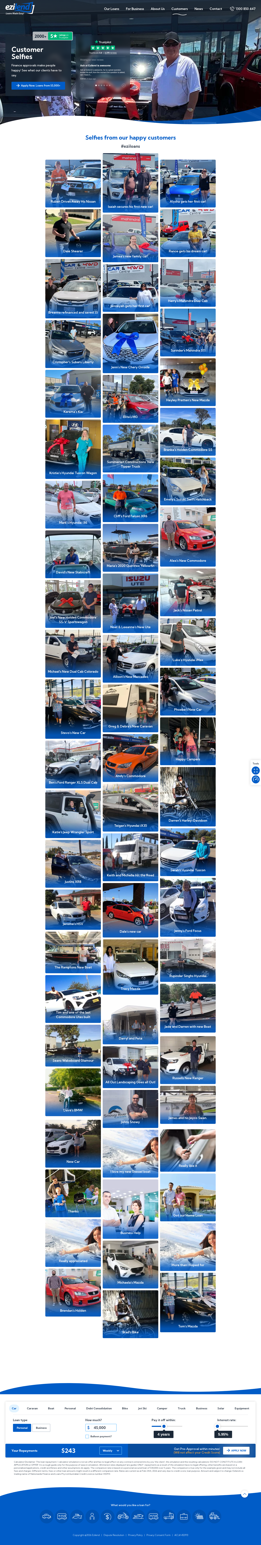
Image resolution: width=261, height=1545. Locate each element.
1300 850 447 (246, 9)
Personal (70, 1408)
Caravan (32, 1408)
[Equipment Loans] (214, 1516)
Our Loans (111, 9)
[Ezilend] (20, 8)
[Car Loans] (46, 1516)
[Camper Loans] (153, 1516)
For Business (135, 9)
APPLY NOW (238, 1450)
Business (201, 1408)
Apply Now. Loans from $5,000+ (40, 85)
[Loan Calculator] (256, 770)
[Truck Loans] (169, 1516)
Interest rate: (226, 1420)
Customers (179, 9)
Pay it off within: (164, 1420)
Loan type (20, 1420)
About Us (158, 9)
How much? (93, 1420)
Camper (162, 1408)
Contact (216, 9)
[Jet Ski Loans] (138, 1516)
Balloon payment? (101, 1436)
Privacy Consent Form (159, 1535)
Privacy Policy (135, 1535)
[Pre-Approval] (256, 779)
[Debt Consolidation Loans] (107, 1516)
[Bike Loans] (123, 1516)
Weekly (107, 1450)
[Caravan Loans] (62, 1516)
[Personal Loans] (92, 1516)
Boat (51, 1408)
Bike (125, 1408)
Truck (182, 1408)
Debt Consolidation (99, 1408)
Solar (221, 1408)
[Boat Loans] (77, 1516)
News (199, 9)
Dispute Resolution (114, 1535)
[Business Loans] (184, 1516)
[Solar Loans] (199, 1516)
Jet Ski (142, 1408)
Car (14, 1408)
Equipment (242, 1408)
